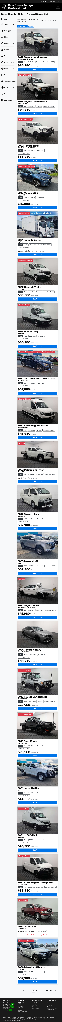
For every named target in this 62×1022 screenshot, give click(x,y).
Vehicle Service (36, 1002)
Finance (20, 1010)
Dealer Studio (16, 1020)
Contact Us (50, 1002)
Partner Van (6, 1002)
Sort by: (44, 20)
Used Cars (20, 1007)
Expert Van (6, 1005)
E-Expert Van (6, 1007)
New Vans (20, 1005)
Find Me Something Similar (38, 935)
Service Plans (35, 1008)
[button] (58, 6)
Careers (49, 1004)
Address (45, 1)
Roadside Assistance (37, 1006)
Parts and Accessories (38, 1004)
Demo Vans (21, 1006)
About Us (49, 1005)
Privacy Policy (50, 1009)
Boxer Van (6, 1008)
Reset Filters (22, 26)
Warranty (34, 1005)
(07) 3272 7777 (54, 1)
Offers (19, 1009)
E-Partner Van (6, 1004)
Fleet (48, 1006)
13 (47, 991)
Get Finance (37, 69)
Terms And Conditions (52, 1008)
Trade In (20, 1013)
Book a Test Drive (22, 1011)
